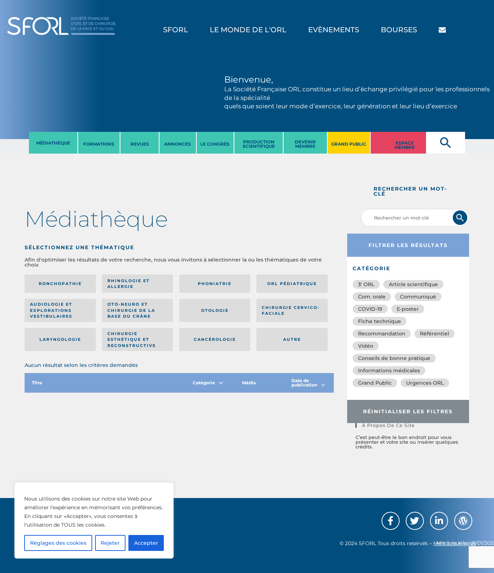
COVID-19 (370, 309)
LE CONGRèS (215, 144)
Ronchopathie (60, 283)
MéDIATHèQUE (53, 143)
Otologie (215, 310)
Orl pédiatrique (292, 283)
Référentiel (434, 333)
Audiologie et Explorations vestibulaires (51, 310)
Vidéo (365, 346)
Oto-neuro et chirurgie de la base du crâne (131, 310)
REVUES (140, 144)
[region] (94, 520)
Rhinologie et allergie (128, 283)
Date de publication (304, 383)
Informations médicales (389, 370)
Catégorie (204, 382)
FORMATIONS (98, 144)
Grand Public (375, 383)
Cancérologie (215, 339)
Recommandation (381, 333)
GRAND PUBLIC (348, 144)
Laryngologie (60, 339)
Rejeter (110, 543)
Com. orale (372, 296)
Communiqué (418, 296)
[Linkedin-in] (439, 521)
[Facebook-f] (391, 521)
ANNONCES (177, 144)
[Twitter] (415, 521)
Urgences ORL (425, 383)
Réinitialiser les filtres (408, 411)
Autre (292, 339)
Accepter (146, 543)
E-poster (408, 309)
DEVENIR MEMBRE (305, 144)
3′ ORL (366, 284)
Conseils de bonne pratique (394, 358)
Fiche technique (379, 321)
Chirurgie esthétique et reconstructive (131, 339)
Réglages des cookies (58, 543)
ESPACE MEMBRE (405, 145)
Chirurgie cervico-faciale (291, 310)
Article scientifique (413, 284)
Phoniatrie (214, 283)
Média (249, 382)
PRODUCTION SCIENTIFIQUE (259, 144)
